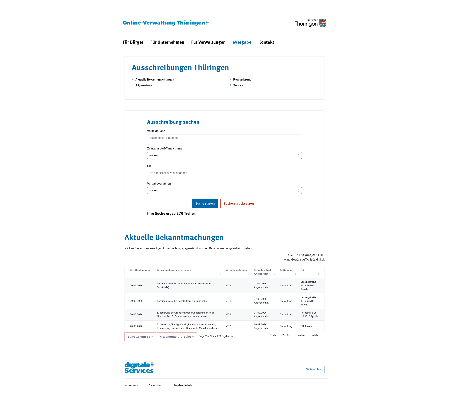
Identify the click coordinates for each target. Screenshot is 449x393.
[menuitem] (133, 42)
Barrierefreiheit (183, 385)
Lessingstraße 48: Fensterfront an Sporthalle (182, 300)
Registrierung (242, 79)
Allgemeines (143, 85)
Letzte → (316, 335)
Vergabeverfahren (159, 183)
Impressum (131, 385)
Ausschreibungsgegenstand (174, 270)
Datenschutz (156, 385)
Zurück (286, 335)
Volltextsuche (156, 130)
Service (238, 85)
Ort (149, 166)
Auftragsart (286, 270)
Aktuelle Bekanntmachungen (154, 79)
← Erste (271, 335)
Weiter (301, 335)
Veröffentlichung (140, 270)
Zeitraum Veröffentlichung (164, 148)
